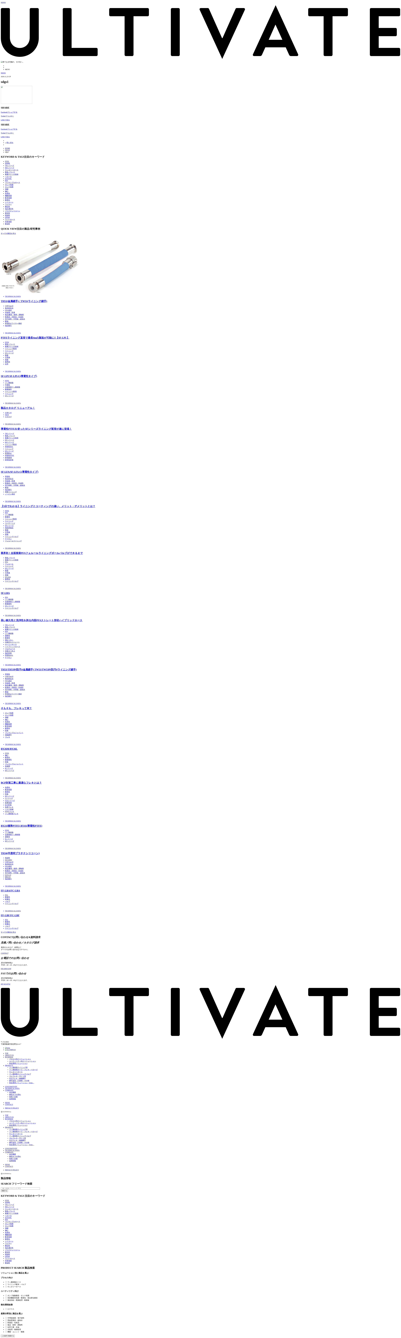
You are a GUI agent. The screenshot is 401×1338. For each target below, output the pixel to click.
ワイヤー (8, 204)
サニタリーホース (11, 170)
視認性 (7, 215)
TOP (6, 1053)
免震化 (7, 193)
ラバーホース (10, 219)
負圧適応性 (9, 209)
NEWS (3, 2)
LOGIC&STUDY (11, 1086)
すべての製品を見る (8, 233)
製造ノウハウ (10, 172)
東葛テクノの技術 (11, 174)
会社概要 (12, 1092)
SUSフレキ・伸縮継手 (17, 1078)
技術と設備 (13, 1097)
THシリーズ (9, 165)
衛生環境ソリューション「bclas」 (21, 1083)
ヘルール (8, 176)
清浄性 (7, 163)
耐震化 (7, 200)
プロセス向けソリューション (20, 1059)
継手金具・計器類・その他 (19, 1081)
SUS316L (8, 179)
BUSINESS (9, 1057)
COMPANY (9, 1090)
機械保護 (8, 196)
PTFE (7, 161)
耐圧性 (7, 207)
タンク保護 (9, 187)
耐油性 (7, 224)
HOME (7, 148)
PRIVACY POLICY (12, 1108)
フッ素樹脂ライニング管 (18, 1067)
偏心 (6, 191)
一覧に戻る (9, 143)
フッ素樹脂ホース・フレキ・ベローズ (23, 1070)
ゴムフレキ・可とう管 (17, 1076)
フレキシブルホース (12, 182)
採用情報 (12, 1099)
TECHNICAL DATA (12, 1088)
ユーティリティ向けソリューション (22, 1061)
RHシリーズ (9, 168)
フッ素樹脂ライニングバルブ (20, 1074)
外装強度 (8, 222)
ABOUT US (9, 1055)
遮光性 (7, 213)
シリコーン (9, 202)
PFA (6, 180)
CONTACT (9, 1104)
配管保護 (8, 198)
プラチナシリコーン (12, 211)
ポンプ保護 (9, 185)
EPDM (7, 217)
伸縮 (6, 189)
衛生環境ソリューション (18, 1063)
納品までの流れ (15, 1094)
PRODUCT (9, 1065)
